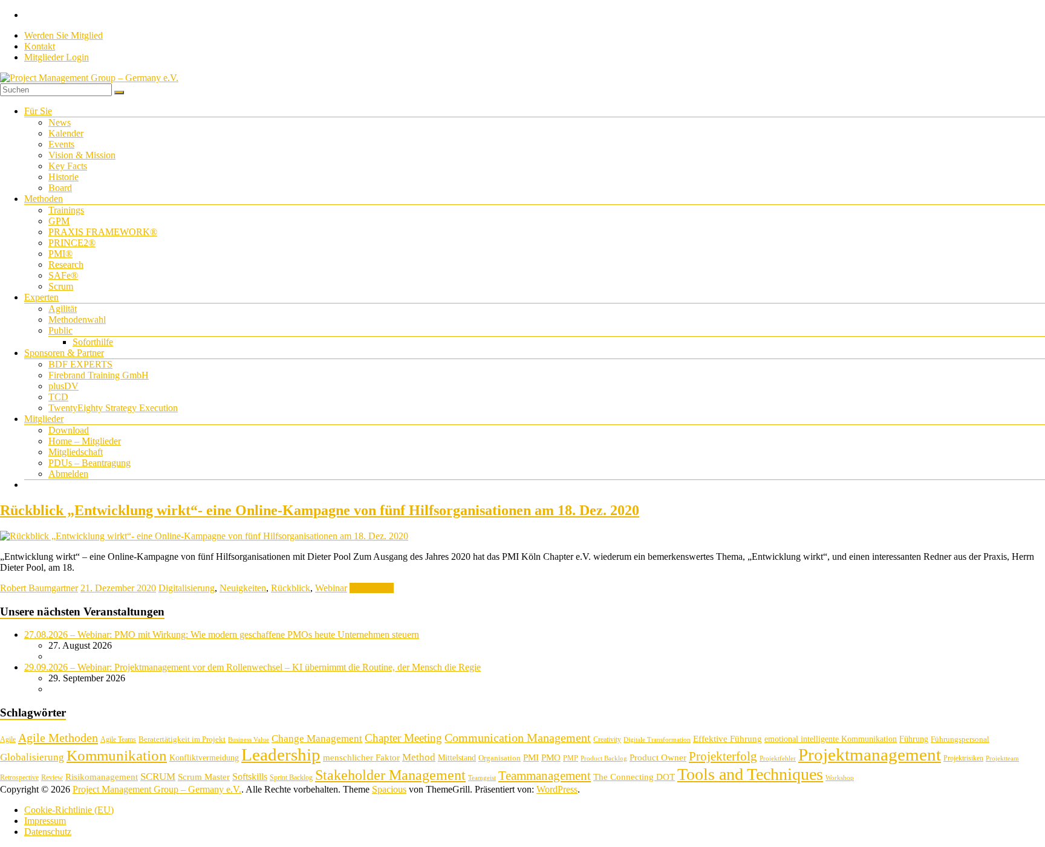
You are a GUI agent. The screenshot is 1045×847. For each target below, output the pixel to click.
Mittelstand (457, 757)
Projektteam (1002, 758)
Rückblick (290, 588)
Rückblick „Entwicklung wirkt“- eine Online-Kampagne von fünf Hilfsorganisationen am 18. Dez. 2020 (319, 510)
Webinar (331, 588)
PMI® (60, 253)
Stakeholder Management (390, 775)
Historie (63, 177)
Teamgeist (482, 777)
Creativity (607, 739)
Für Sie (38, 111)
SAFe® (63, 275)
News (59, 122)
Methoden (43, 198)
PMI (531, 757)
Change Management (317, 738)
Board (60, 188)
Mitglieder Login (56, 57)
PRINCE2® (72, 243)
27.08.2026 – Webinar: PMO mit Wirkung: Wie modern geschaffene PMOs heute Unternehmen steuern (221, 634)
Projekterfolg (723, 756)
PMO (551, 757)
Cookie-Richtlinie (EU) (69, 810)
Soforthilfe (93, 342)
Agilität (62, 308)
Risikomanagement (101, 776)
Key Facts (67, 166)
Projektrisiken (963, 758)
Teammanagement (544, 775)
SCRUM (157, 776)
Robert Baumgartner (39, 588)
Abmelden (68, 474)
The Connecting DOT (634, 776)
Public (60, 330)
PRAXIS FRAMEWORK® (102, 232)
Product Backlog (604, 758)
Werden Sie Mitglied (63, 35)
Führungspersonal (960, 739)
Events (61, 144)
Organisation (499, 757)
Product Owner (658, 757)
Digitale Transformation (657, 739)
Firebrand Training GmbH (98, 375)
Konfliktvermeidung (204, 757)
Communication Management (517, 737)
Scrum (60, 286)
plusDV (63, 386)
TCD (58, 397)
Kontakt (39, 46)
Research (65, 264)
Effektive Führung (727, 738)
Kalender (65, 133)
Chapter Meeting (403, 738)
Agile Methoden (58, 737)
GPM (59, 221)
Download (68, 430)
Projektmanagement (869, 754)
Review (52, 777)
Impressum (45, 821)
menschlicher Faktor (361, 757)
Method (418, 757)
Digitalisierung (186, 588)
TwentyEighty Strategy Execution (113, 408)
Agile (8, 739)
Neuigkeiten (243, 588)
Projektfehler (778, 758)
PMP (570, 758)
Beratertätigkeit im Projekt (182, 739)
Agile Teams (118, 739)
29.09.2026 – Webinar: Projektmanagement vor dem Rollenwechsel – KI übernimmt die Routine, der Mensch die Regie (252, 667)
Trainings (66, 210)
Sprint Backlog (291, 777)
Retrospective (19, 777)
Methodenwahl (77, 319)
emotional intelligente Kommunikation (830, 739)
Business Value (248, 739)
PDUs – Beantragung (89, 463)
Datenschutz (47, 831)
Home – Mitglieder (84, 441)
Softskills (249, 776)
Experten (41, 297)
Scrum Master (204, 777)
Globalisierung (32, 757)
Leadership (281, 754)
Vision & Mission (82, 155)
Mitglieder (43, 419)
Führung (913, 739)
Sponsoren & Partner (64, 353)
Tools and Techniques (750, 774)
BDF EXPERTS (80, 364)
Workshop (839, 777)
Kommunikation (117, 755)
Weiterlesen (372, 588)
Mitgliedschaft (75, 452)
